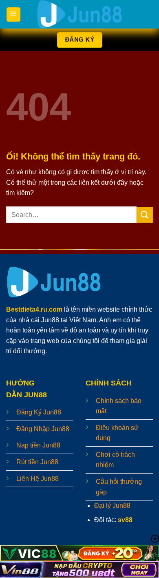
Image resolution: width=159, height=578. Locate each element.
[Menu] (13, 14)
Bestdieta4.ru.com (34, 309)
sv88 (125, 519)
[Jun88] (79, 14)
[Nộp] (145, 215)
